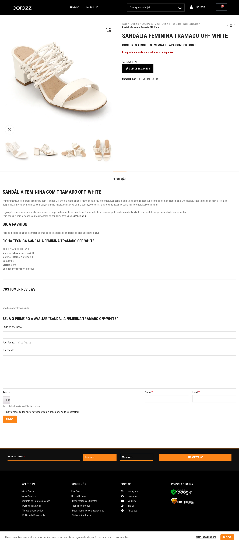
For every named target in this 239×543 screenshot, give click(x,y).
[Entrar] (191, 7)
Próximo (234, 25)
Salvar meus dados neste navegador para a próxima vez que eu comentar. (42, 411)
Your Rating (8, 342)
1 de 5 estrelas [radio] (19, 342)
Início (124, 24)
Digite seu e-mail (16, 456)
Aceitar (227, 537)
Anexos (6, 392)
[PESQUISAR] (180, 8)
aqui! (96, 232)
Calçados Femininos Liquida (185, 24)
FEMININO (134, 24)
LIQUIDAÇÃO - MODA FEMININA (156, 24)
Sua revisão (8, 350)
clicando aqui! (79, 216)
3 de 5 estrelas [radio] (24, 342)
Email (196, 392)
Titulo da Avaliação (12, 327)
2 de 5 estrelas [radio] (22, 342)
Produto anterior (227, 25)
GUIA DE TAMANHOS (139, 68)
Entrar (200, 6)
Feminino (74, 7)
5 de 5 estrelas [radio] (30, 342)
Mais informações (206, 537)
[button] (130, 62)
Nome (149, 392)
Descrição (119, 179)
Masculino (92, 7)
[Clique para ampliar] (9, 129)
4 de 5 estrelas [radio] (27, 342)
